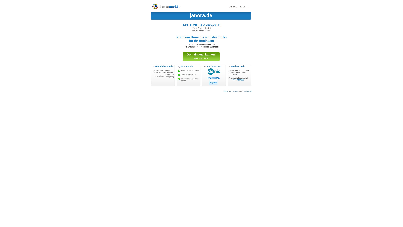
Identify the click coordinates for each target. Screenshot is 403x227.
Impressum (235, 91)
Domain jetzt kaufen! (201, 54)
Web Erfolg (233, 7)
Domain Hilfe (244, 7)
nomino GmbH (248, 91)
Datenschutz (227, 91)
